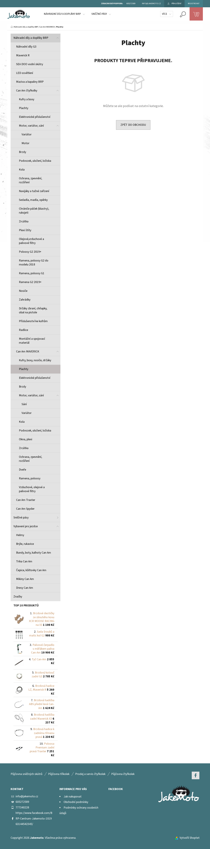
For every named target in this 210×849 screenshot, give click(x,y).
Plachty (23, 108)
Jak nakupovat (73, 796)
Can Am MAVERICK (27, 351)
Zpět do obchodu (133, 125)
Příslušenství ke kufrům (33, 321)
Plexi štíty (25, 230)
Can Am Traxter (25, 500)
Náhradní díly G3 (26, 47)
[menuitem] (64, 14)
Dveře (22, 470)
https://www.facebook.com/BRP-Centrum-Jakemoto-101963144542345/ (34, 818)
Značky (17, 596)
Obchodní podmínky (76, 802)
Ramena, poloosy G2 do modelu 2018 (33, 262)
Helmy (20, 535)
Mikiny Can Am (25, 579)
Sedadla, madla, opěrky (33, 200)
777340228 (22, 807)
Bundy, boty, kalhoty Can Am (33, 553)
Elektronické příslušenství (34, 117)
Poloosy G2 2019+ (30, 252)
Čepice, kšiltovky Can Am (31, 570)
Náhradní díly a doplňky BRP (30, 38)
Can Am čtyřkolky (26, 90)
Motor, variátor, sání (31, 126)
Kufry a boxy (26, 99)
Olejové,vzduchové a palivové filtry (31, 241)
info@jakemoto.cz (27, 796)
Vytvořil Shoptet (190, 838)
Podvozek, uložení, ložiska (35, 161)
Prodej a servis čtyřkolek (90, 774)
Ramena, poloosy (29, 478)
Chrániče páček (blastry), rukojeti (34, 211)
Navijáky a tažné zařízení (34, 191)
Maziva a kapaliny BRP (30, 82)
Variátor (27, 134)
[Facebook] (195, 775)
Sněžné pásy (21, 517)
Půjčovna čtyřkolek (122, 774)
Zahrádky (24, 300)
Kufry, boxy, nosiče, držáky (35, 360)
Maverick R (23, 55)
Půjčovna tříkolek (58, 774)
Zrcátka (23, 221)
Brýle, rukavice (25, 544)
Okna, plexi (25, 439)
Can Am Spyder (25, 509)
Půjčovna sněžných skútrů (26, 774)
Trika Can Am (24, 561)
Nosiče (23, 291)
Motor (25, 143)
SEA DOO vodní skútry (29, 64)
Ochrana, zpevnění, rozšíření (30, 180)
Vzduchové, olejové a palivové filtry (32, 489)
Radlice (23, 330)
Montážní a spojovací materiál (32, 341)
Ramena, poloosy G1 (31, 273)
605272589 (22, 802)
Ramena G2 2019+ (30, 282)
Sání (24, 404)
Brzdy (22, 152)
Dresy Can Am (24, 588)
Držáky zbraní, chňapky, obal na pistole (33, 310)
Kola (22, 170)
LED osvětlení (24, 73)
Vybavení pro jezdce (25, 526)
